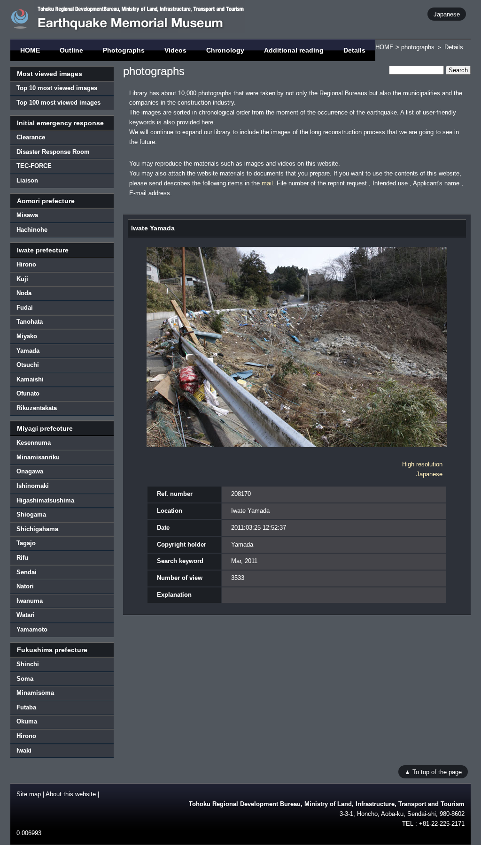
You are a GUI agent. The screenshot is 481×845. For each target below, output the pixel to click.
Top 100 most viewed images (58, 102)
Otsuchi (27, 364)
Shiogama (31, 514)
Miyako (26, 336)
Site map (28, 794)
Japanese (447, 13)
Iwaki (23, 750)
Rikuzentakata (36, 407)
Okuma (26, 721)
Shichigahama (37, 529)
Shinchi (27, 664)
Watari (25, 614)
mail (267, 183)
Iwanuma (29, 600)
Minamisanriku (38, 457)
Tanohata (29, 321)
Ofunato (27, 393)
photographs (417, 47)
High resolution (422, 464)
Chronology (225, 50)
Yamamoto (31, 629)
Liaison (27, 180)
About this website (71, 794)
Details (354, 50)
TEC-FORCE (34, 165)
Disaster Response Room (53, 151)
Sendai (26, 572)
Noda (23, 293)
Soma (24, 678)
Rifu (22, 557)
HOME (30, 50)
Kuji (22, 278)
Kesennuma (33, 442)
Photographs (124, 50)
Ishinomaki (32, 485)
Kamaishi (30, 379)
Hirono (26, 264)
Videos (175, 50)
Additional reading (294, 50)
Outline (71, 50)
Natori (25, 586)
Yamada (27, 350)
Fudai (24, 307)
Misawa (27, 215)
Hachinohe (31, 229)
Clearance (30, 137)
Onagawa (29, 471)
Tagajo (26, 543)
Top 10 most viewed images (56, 87)
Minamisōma (35, 692)
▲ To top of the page (433, 771)
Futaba (26, 707)
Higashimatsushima (45, 500)
